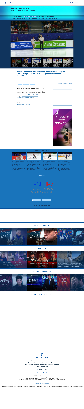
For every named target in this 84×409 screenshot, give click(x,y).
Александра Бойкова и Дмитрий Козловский (32, 94)
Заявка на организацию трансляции (42, 383)
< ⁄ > (31, 84)
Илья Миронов (27, 104)
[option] (16, 63)
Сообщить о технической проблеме (65, 83)
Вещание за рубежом (43, 369)
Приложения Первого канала (34, 362)
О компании (33, 360)
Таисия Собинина (20, 104)
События (37, 366)
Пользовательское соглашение (32, 364)
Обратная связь (43, 364)
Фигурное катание (20, 109)
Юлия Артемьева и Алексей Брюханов (30, 96)
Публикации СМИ (44, 366)
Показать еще (42, 175)
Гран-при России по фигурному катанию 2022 (23, 9)
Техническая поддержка (53, 364)
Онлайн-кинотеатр (49, 360)
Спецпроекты (41, 360)
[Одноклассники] (26, 84)
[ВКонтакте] (19, 84)
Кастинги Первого (46, 362)
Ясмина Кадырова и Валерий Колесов (25, 97)
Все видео (53, 362)
